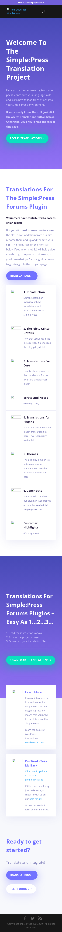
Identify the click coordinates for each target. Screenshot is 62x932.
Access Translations (26, 138)
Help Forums (19, 889)
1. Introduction (34, 292)
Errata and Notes (36, 398)
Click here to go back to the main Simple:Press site (36, 775)
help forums (35, 798)
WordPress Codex (34, 742)
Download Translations (29, 660)
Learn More (33, 692)
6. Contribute (33, 490)
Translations (20, 276)
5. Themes (31, 454)
